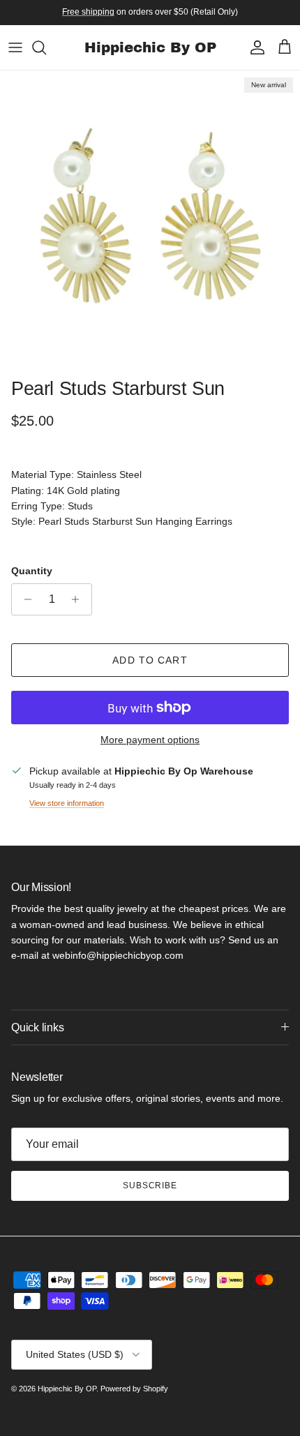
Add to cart (149, 660)
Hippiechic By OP (67, 1388)
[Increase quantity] (79, 599)
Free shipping (88, 12)
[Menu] (15, 47)
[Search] (46, 47)
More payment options (150, 739)
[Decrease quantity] (24, 599)
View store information (66, 803)
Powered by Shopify (134, 1388)
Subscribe (150, 1185)
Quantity (31, 570)
